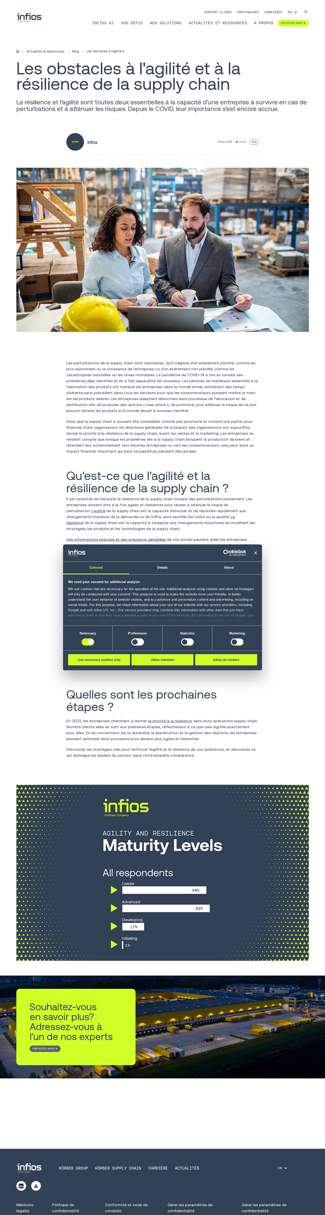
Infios (92, 142)
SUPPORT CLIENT (218, 12)
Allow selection (162, 660)
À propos (263, 23)
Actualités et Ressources (218, 23)
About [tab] (229, 567)
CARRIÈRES (273, 12)
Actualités (187, 1168)
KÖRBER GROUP (73, 1168)
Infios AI (103, 23)
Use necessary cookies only (99, 660)
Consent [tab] (96, 567)
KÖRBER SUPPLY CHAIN (118, 1168)
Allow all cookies (226, 660)
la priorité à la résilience (170, 720)
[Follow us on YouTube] (36, 1186)
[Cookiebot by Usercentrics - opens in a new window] (226, 553)
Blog (75, 51)
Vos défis (132, 23)
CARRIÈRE (158, 1168)
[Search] (306, 12)
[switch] (137, 641)
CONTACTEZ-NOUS (43, 1048)
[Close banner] (255, 553)
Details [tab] (162, 567)
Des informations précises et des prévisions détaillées (116, 539)
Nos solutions (166, 23)
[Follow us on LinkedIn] (21, 1186)
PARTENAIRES (248, 12)
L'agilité (98, 510)
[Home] (17, 51)
